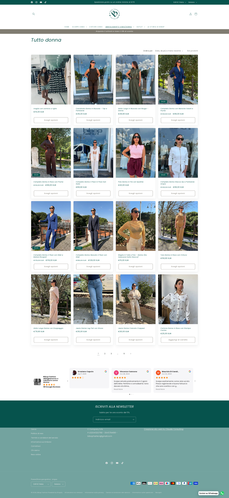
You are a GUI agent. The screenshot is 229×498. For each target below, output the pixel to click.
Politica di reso (37, 433)
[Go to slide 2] (131, 394)
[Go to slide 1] (129, 394)
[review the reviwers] (106, 372)
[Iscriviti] (133, 419)
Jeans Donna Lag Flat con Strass (89, 328)
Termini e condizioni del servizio (44, 438)
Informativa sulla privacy (94, 492)
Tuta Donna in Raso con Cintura (174, 255)
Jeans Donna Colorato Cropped (131, 328)
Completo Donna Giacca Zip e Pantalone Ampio (178, 183)
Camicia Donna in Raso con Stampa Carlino (176, 329)
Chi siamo (35, 450)
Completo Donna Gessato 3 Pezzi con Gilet (91, 256)
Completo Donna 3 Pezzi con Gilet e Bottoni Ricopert (48, 256)
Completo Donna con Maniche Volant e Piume (177, 110)
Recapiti (159, 492)
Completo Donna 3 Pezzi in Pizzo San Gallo (91, 183)
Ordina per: (148, 51)
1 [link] (98, 353)
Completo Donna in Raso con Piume (48, 182)
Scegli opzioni (51, 120)
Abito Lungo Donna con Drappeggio (48, 328)
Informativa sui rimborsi (41, 442)
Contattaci (35, 446)
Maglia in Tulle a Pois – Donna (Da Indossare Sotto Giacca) (132, 256)
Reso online (36, 454)
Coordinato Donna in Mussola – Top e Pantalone (91, 110)
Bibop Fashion (42, 492)
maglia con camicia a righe (45, 109)
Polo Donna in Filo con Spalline (130, 182)
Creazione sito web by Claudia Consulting (163, 429)
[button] (33, 14)
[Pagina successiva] (130, 353)
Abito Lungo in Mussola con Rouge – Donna (133, 110)
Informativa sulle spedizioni (142, 492)
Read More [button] (118, 389)
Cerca (33, 429)
